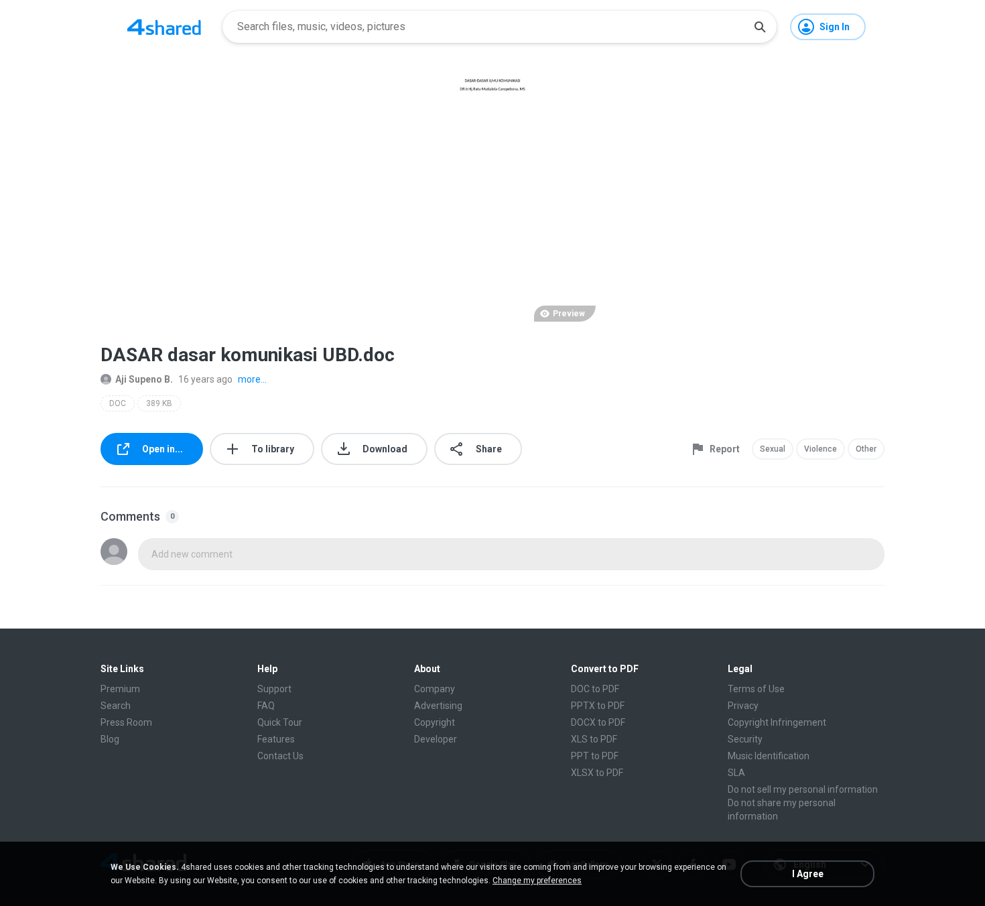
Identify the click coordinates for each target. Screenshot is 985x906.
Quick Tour (279, 722)
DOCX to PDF (598, 722)
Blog (110, 739)
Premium (120, 689)
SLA (736, 772)
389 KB (159, 403)
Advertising (438, 705)
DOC (117, 403)
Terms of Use (756, 689)
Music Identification (768, 756)
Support (274, 689)
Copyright (434, 722)
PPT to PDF (594, 756)
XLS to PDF (594, 739)
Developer (435, 739)
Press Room (126, 722)
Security (745, 739)
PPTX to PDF (598, 705)
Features (276, 739)
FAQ (266, 705)
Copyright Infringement (777, 722)
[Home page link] (164, 27)
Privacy (743, 705)
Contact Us (280, 756)
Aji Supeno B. (144, 379)
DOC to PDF (595, 689)
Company (434, 689)
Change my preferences (537, 880)
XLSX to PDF (597, 772)
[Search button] (760, 27)
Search (116, 705)
